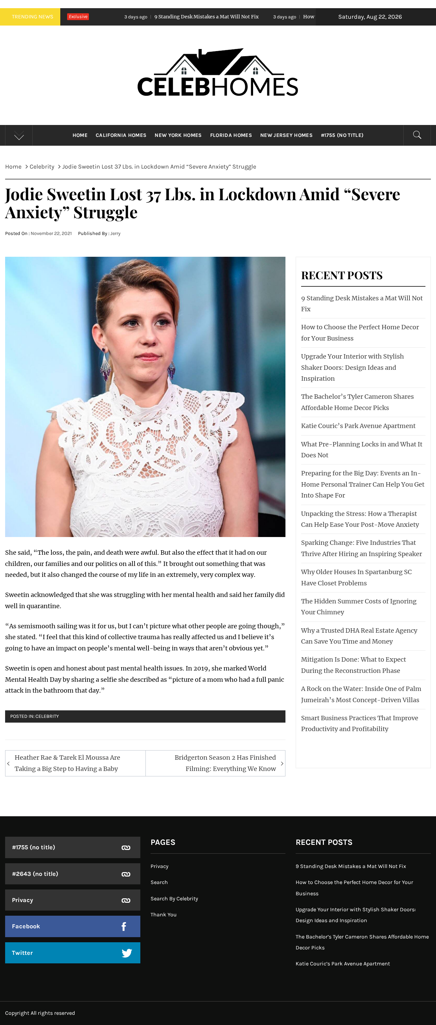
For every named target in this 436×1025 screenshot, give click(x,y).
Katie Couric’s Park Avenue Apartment (358, 426)
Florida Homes (231, 135)
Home (80, 135)
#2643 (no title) (35, 874)
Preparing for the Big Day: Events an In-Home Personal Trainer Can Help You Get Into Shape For (362, 484)
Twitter (22, 953)
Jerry (115, 233)
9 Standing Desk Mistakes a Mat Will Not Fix (154, 17)
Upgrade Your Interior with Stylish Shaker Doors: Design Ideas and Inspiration (352, 367)
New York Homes (178, 135)
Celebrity (47, 716)
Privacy (22, 900)
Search (159, 882)
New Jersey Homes (286, 135)
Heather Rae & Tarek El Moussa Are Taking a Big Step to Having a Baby (67, 763)
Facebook (26, 926)
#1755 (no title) (342, 135)
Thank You (164, 914)
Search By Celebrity (174, 898)
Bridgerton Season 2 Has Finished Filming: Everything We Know (225, 763)
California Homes (121, 135)
